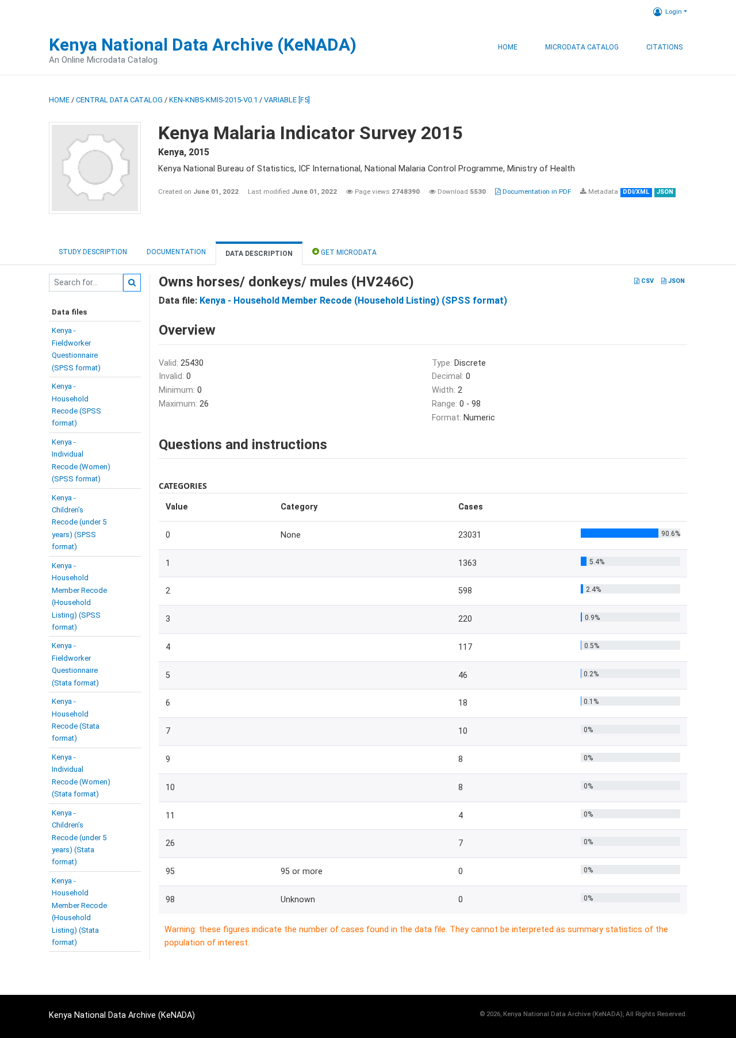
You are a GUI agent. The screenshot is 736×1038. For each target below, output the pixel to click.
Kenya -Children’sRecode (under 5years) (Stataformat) (79, 838)
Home (508, 47)
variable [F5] (287, 99)
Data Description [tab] (259, 254)
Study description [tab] (93, 252)
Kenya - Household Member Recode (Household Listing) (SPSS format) (353, 300)
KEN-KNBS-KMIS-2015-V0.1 (213, 99)
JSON (675, 281)
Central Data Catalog (119, 99)
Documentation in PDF (536, 191)
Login (673, 11)
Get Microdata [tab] (348, 252)
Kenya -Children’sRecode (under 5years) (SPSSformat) (79, 522)
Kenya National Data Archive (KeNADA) (202, 45)
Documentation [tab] (176, 252)
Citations (664, 47)
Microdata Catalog (582, 47)
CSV (646, 281)
